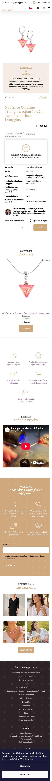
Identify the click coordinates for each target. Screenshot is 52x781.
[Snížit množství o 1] (16, 227)
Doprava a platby (26, 680)
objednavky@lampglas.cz (15, 2)
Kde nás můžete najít (26, 716)
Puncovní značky (26, 709)
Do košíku (40, 227)
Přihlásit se (10, 565)
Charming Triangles (34, 167)
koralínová (30, 171)
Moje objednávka (26, 720)
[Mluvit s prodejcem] (26, 212)
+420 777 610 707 (43, 2)
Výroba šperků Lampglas (26, 687)
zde (36, 759)
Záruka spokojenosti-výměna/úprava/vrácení (26, 691)
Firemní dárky (26, 698)
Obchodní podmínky (26, 676)
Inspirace (26, 705)
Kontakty (26, 702)
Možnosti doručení (13, 136)
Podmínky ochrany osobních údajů (26, 672)
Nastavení (25, 766)
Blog (26, 713)
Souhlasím (25, 774)
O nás (26, 683)
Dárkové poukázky (26, 694)
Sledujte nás (26, 650)
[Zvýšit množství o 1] (29, 227)
